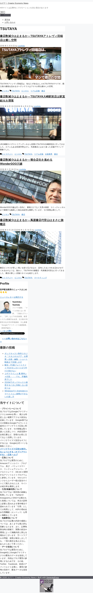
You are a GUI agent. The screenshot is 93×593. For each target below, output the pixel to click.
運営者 (7, 20)
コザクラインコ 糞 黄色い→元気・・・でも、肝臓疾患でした (16, 376)
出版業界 (48, 154)
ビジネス (5, 91)
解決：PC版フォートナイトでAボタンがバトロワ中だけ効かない (16, 368)
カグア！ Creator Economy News (14, 3)
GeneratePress (52, 577)
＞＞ (6, 331)
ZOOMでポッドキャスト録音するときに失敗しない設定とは (16, 385)
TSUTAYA (15, 91)
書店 (43, 91)
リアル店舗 (35, 91)
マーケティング (40, 278)
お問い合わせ (10, 22)
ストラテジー (7, 154)
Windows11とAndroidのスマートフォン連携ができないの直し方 (16, 394)
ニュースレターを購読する (11, 297)
